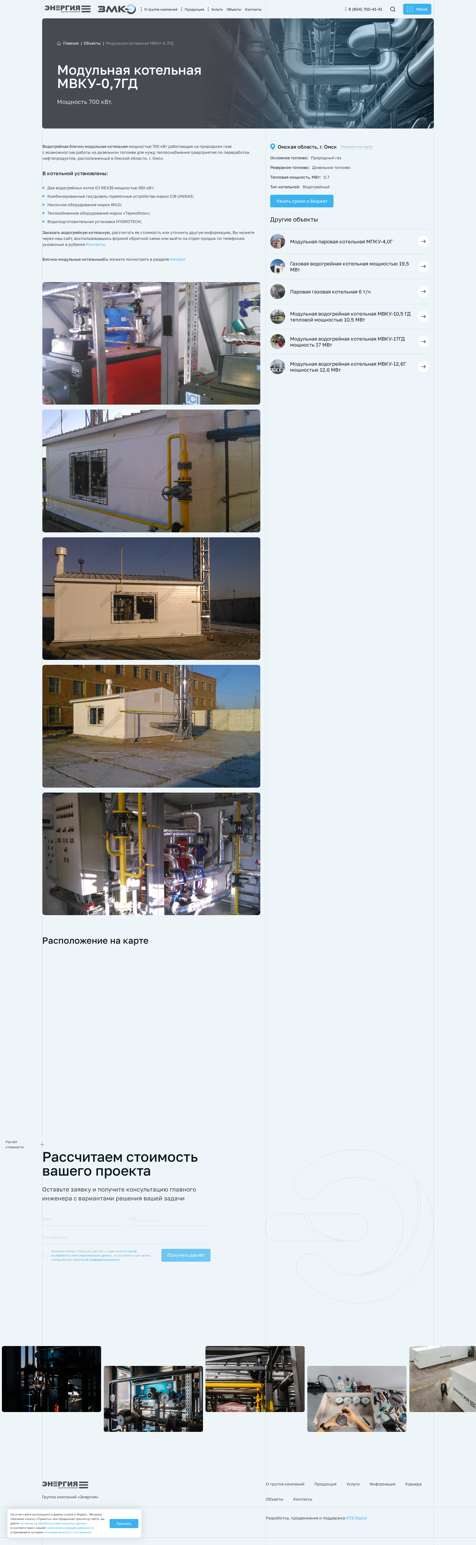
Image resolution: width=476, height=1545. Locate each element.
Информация (382, 1483)
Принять (124, 1523)
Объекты (274, 1499)
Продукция (325, 1483)
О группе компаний (285, 1483)
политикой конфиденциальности (96, 1259)
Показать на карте (357, 146)
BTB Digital (356, 1517)
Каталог (178, 259)
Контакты (95, 244)
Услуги (353, 1483)
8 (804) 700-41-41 (365, 9)
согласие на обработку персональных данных (53, 1523)
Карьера (413, 1483)
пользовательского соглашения (67, 1532)
